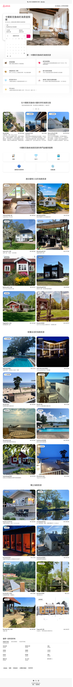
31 (10, 56)
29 (24, 53)
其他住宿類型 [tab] (14, 641)
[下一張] (38, 109)
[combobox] (17, 27)
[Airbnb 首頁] (6, 6)
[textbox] (11, 32)
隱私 (33, 684)
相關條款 (38, 684)
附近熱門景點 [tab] (22, 641)
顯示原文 (43, 1)
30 (7, 56)
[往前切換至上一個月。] (7, 35)
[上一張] (33, 109)
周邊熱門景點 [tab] (6, 641)
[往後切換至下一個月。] (24, 35)
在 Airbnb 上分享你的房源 (61, 6)
